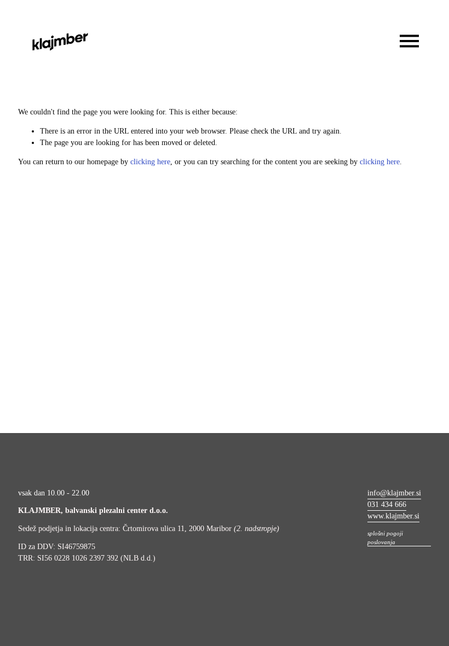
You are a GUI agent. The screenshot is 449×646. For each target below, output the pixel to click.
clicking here (150, 162)
